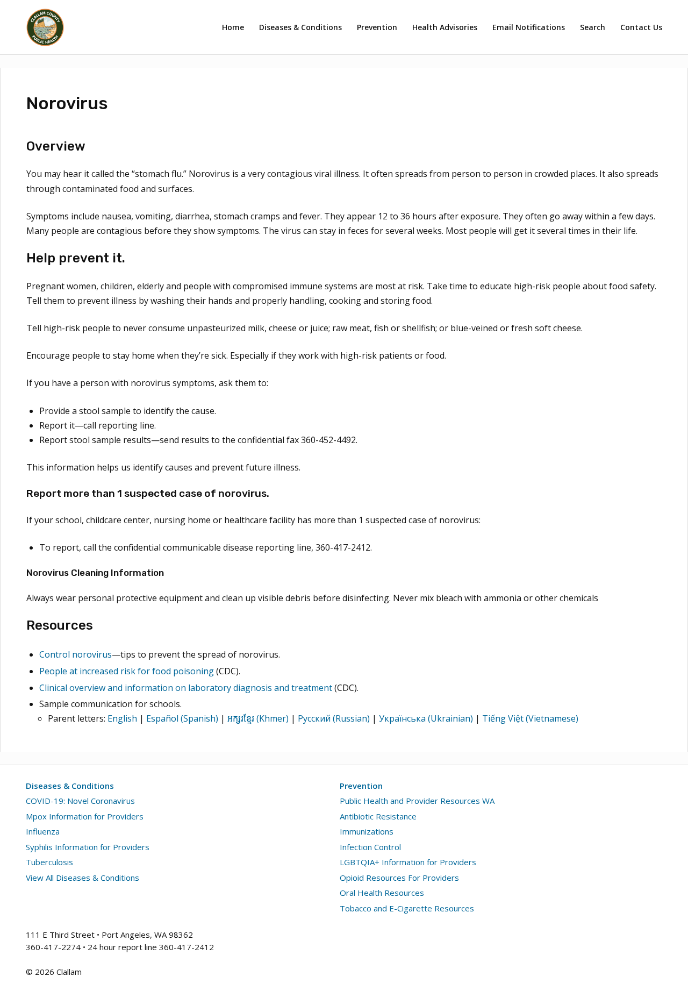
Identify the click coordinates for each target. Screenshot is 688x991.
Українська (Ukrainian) (426, 718)
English (122, 718)
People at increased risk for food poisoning (126, 671)
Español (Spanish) (182, 718)
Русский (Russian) (334, 718)
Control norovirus (75, 654)
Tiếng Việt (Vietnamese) (530, 718)
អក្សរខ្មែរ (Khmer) (258, 718)
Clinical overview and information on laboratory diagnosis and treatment (185, 688)
